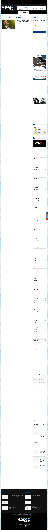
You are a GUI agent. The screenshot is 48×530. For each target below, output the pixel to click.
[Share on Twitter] (23, 28)
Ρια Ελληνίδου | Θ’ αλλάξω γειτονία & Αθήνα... (20, 1)
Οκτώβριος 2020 (36, 298)
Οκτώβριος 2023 (36, 220)
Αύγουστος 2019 (36, 329)
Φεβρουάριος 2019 (36, 342)
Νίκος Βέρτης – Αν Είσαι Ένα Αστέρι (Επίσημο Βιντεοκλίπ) (38, 496)
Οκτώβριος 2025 (36, 171)
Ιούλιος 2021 (35, 278)
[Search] (45, 12)
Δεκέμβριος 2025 (36, 167)
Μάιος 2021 (35, 282)
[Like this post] (21, 28)
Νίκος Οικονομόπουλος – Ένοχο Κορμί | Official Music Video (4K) (43, 452)
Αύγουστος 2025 (36, 176)
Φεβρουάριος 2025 (36, 189)
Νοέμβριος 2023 (36, 218)
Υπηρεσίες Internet (19, 525)
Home (3, 15)
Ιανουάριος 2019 (36, 344)
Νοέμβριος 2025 (36, 169)
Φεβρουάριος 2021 (36, 289)
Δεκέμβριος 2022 (36, 240)
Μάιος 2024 (35, 207)
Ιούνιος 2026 (35, 156)
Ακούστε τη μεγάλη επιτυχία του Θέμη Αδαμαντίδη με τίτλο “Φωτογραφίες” (37, 501)
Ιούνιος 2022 (35, 253)
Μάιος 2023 (35, 229)
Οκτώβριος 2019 (36, 324)
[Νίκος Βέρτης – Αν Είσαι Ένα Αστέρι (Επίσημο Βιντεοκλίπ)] (28, 497)
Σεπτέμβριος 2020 (36, 300)
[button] (15, 1)
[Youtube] (25, 3)
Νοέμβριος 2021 (36, 269)
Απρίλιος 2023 (36, 231)
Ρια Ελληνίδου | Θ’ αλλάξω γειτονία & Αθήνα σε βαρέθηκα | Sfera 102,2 (43, 459)
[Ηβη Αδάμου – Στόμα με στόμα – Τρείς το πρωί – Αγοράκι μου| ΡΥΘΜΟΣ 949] (36, 467)
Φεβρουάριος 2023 (36, 236)
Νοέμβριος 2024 (36, 196)
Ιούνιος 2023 (35, 227)
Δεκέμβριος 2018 (36, 347)
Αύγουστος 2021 (36, 276)
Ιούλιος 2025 (35, 178)
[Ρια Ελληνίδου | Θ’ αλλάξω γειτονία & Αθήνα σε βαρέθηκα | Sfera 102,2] (36, 459)
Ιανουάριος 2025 (36, 191)
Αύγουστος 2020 (36, 302)
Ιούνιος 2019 (35, 333)
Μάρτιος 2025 (36, 187)
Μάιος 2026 (35, 158)
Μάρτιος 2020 (36, 313)
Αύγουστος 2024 (36, 202)
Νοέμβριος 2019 (36, 322)
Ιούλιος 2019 (35, 331)
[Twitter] (22, 3)
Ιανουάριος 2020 (36, 318)
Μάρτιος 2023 (36, 233)
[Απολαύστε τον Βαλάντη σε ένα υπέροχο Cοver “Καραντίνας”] (8, 24)
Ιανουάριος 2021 (36, 291)
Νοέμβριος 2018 (36, 349)
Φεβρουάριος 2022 (36, 262)
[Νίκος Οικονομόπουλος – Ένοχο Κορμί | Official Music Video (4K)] (36, 452)
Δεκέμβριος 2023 (36, 216)
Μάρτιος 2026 (36, 160)
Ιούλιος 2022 (35, 251)
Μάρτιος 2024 (36, 211)
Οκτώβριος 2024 (36, 198)
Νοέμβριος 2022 (36, 242)
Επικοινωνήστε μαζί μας (23, 12)
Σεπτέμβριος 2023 (36, 222)
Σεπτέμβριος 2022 (36, 247)
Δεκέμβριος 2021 (36, 267)
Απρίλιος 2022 (36, 258)
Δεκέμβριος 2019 (36, 320)
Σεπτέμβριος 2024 (36, 200)
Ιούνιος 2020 (35, 307)
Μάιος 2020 (35, 309)
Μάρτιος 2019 (36, 340)
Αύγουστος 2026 (36, 151)
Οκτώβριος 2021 (36, 271)
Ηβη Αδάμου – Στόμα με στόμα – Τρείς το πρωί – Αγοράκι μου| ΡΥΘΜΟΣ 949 (42, 467)
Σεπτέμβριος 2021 (36, 273)
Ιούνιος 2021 (35, 280)
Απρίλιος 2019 (36, 338)
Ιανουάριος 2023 (36, 238)
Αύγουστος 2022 (36, 249)
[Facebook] (21, 3)
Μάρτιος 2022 (36, 260)
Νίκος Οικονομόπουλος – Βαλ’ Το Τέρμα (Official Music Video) (37, 507)
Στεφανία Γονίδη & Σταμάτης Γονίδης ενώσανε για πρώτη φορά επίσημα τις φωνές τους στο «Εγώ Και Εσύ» (43, 435)
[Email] (26, 3)
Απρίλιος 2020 (36, 311)
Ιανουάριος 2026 (36, 165)
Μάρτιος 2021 (36, 287)
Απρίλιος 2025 (36, 185)
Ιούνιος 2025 (35, 180)
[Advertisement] (39, 43)
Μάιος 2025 (35, 182)
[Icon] (36, 442)
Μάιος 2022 (35, 256)
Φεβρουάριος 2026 (36, 162)
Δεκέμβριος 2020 (36, 293)
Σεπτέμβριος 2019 (36, 327)
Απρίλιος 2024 (36, 209)
